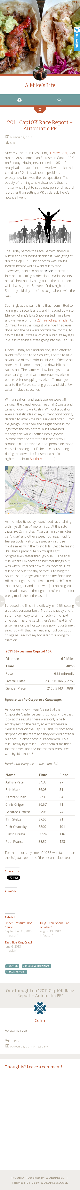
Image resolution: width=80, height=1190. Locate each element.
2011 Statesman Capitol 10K (28, 651)
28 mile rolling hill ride (52, 320)
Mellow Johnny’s (37, 965)
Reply (15, 1041)
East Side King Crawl (18, 942)
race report (17, 971)
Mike (13, 143)
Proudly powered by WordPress (37, 1177)
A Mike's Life (40, 85)
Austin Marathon (42, 458)
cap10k (13, 965)
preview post (57, 153)
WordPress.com (54, 1182)
